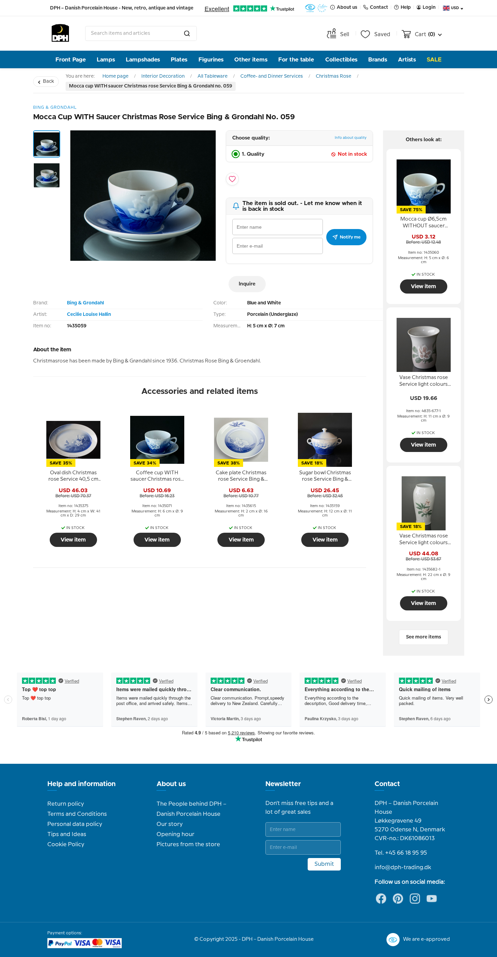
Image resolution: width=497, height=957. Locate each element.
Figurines (210, 59)
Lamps (106, 59)
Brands (377, 59)
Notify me (350, 237)
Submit (324, 864)
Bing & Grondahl (85, 303)
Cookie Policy (65, 844)
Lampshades (143, 59)
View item (73, 540)
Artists (407, 59)
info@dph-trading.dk (403, 867)
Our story (170, 824)
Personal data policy (74, 824)
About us (171, 784)
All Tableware (212, 76)
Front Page (70, 59)
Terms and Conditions (77, 814)
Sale (434, 59)
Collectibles (341, 59)
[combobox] (141, 33)
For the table (296, 59)
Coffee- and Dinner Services (271, 76)
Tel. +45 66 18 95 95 (401, 853)
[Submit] (187, 33)
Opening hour (175, 834)
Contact (387, 784)
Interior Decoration (163, 76)
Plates (179, 59)
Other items (250, 59)
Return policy (65, 804)
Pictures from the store (188, 844)
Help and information (81, 784)
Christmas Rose (333, 76)
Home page (115, 76)
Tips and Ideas (66, 834)
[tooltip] (73, 476)
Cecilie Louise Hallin (89, 314)
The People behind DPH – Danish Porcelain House (192, 809)
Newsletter (283, 784)
